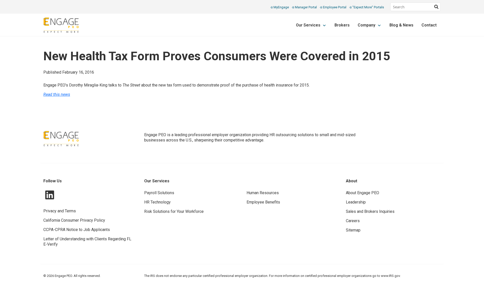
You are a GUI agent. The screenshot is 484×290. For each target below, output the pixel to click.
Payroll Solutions (159, 192)
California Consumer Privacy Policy (74, 220)
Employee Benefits (263, 202)
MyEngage (281, 7)
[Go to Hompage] (61, 25)
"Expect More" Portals (368, 7)
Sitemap (353, 230)
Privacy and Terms (59, 211)
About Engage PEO (362, 192)
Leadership (356, 202)
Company (367, 25)
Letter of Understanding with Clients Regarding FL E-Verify (87, 242)
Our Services (308, 25)
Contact (429, 25)
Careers (353, 220)
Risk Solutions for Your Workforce (174, 211)
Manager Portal (306, 7)
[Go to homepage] (61, 138)
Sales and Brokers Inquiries (370, 211)
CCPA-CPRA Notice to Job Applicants (76, 229)
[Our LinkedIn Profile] (49, 194)
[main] (242, 74)
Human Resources (263, 192)
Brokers (342, 25)
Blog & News (401, 25)
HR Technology (157, 202)
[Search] (436, 7)
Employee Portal (334, 7)
